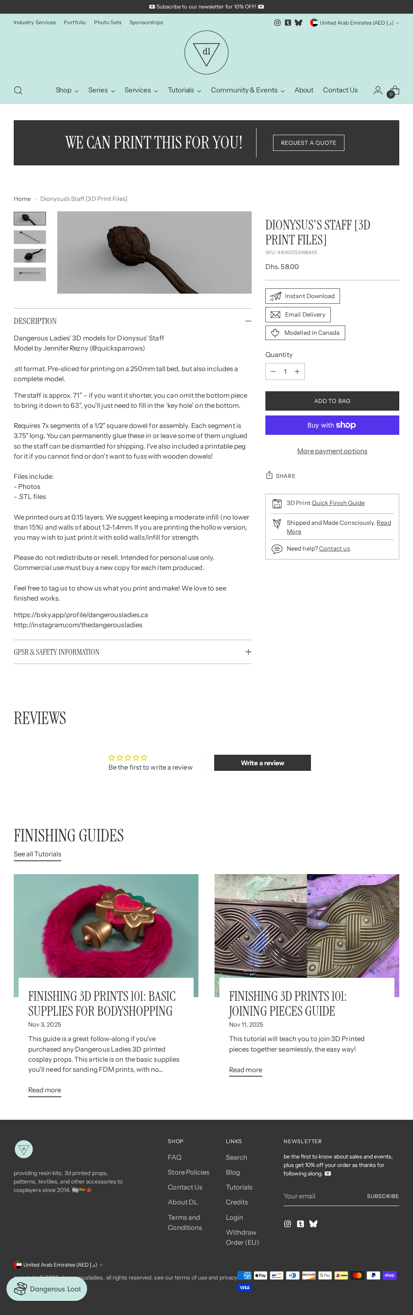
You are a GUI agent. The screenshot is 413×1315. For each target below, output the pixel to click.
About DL (183, 1202)
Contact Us (185, 1187)
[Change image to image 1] (30, 218)
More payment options (332, 451)
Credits (237, 1202)
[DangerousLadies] (206, 52)
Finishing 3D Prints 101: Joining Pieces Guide (288, 1003)
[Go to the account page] (378, 90)
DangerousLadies (82, 1277)
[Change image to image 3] (30, 256)
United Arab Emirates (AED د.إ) (357, 22)
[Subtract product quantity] (273, 371)
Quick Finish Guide (338, 503)
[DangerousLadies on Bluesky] (298, 22)
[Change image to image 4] (30, 274)
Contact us (334, 548)
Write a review (262, 763)
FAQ (174, 1157)
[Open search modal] (18, 90)
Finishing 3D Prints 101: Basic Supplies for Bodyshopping (102, 1003)
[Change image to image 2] (30, 237)
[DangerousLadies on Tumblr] (288, 22)
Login (234, 1217)
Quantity (279, 355)
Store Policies (188, 1172)
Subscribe (383, 1196)
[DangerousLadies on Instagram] (277, 22)
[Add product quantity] (297, 371)
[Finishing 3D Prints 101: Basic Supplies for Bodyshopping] (106, 935)
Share (286, 476)
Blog (233, 1172)
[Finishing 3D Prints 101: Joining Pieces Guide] (307, 935)
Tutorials (239, 1187)
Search (237, 1157)
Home (22, 198)
